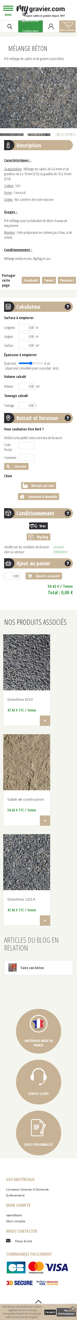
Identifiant (14, 1215)
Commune (10, 457)
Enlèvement (15, 1195)
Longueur (9, 327)
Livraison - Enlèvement (60, 549)
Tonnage (9, 405)
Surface (8, 345)
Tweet (49, 280)
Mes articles (67, 30)
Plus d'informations (66, 1312)
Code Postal (8, 447)
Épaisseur (10, 363)
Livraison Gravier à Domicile (27, 1189)
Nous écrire (23, 1241)
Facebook (31, 280)
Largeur (8, 336)
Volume (8, 386)
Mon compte (15, 1221)
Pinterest (67, 280)
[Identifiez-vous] (51, 26)
